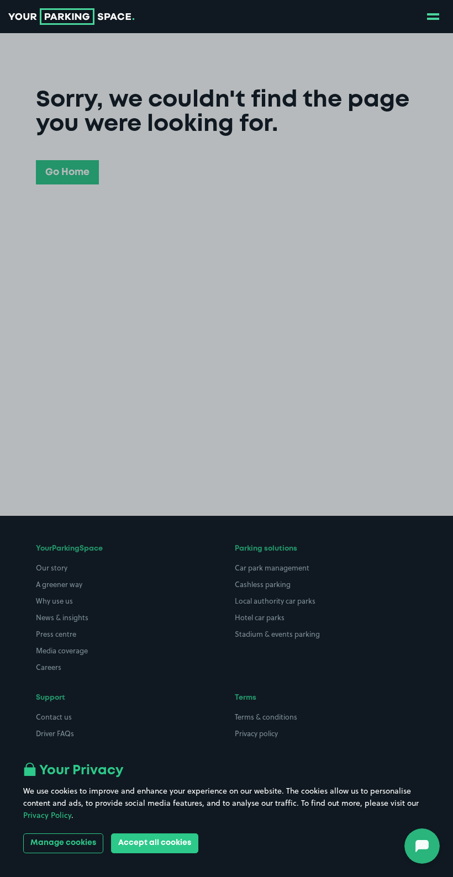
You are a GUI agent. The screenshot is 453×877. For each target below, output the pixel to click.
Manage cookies (63, 842)
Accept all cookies (154, 842)
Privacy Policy (47, 815)
